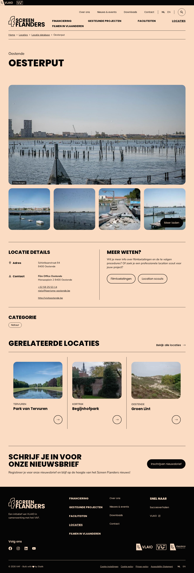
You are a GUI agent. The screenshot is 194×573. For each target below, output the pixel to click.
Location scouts (152, 279)
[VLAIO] (6, 2)
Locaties (179, 21)
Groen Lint (140, 409)
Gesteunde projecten (104, 21)
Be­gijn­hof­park (85, 409)
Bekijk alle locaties (168, 345)
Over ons (84, 12)
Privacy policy (142, 566)
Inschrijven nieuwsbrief (166, 464)
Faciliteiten (147, 21)
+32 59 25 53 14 (47, 287)
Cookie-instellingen (109, 566)
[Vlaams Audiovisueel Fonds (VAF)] (20, 3)
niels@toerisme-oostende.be (54, 290)
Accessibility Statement (162, 566)
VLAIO (153, 516)
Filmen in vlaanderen (68, 26)
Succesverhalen (159, 507)
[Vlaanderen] (178, 547)
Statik (40, 566)
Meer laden (173, 224)
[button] (182, 12)
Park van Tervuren (30, 409)
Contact (149, 12)
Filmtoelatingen (121, 279)
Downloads (130, 12)
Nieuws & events (107, 12)
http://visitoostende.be (50, 298)
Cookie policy (127, 566)
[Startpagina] (26, 21)
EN (169, 12)
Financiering (62, 21)
